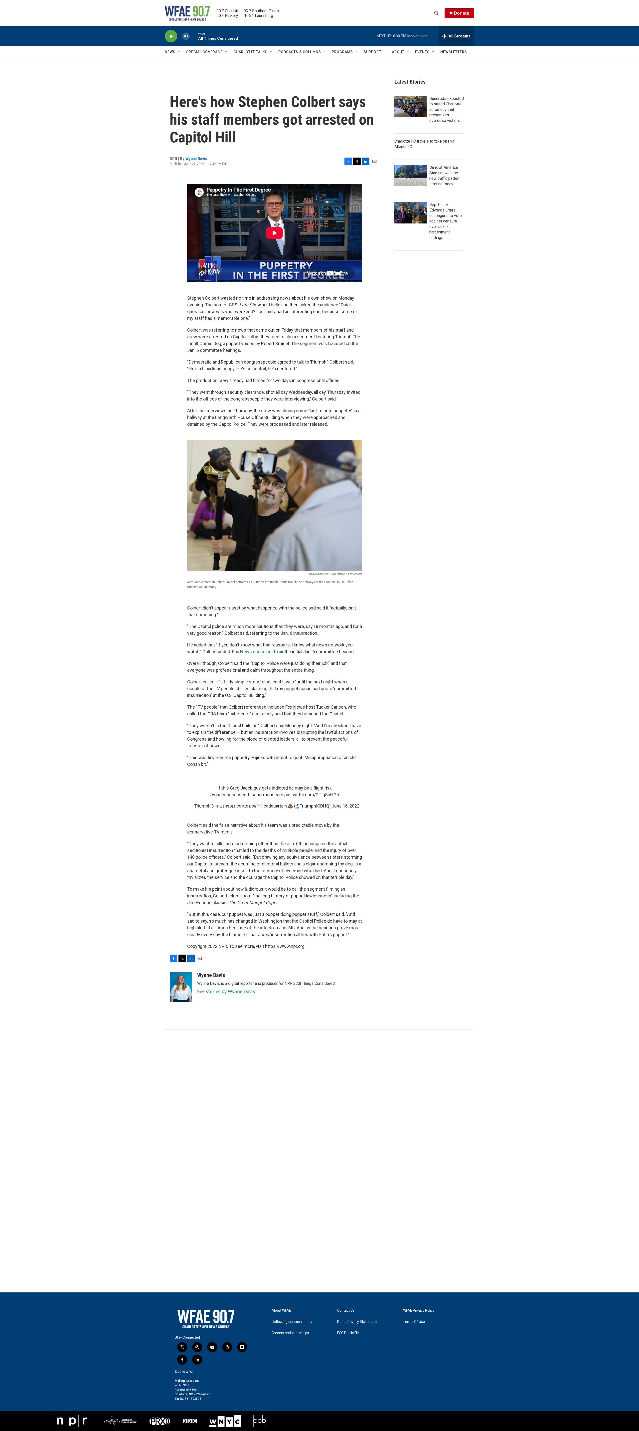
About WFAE (281, 1310)
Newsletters (453, 52)
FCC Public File (348, 1333)
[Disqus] (319, 1097)
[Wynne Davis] (181, 987)
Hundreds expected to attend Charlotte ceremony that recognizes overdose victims (446, 109)
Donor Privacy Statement (357, 1322)
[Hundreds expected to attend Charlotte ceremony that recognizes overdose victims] (410, 106)
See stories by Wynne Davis (226, 991)
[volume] (186, 36)
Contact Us (345, 1310)
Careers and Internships (290, 1333)
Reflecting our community (292, 1322)
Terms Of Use (414, 1322)
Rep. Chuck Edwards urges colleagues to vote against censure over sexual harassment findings (445, 221)
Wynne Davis (196, 158)
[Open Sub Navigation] (179, 52)
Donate (461, 13)
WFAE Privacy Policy (418, 1310)
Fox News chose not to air (258, 651)
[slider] (194, 36)
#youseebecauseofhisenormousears (246, 794)
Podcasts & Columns (299, 52)
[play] (171, 36)
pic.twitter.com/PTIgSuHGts (312, 794)
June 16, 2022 (345, 806)
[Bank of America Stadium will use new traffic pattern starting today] (410, 175)
